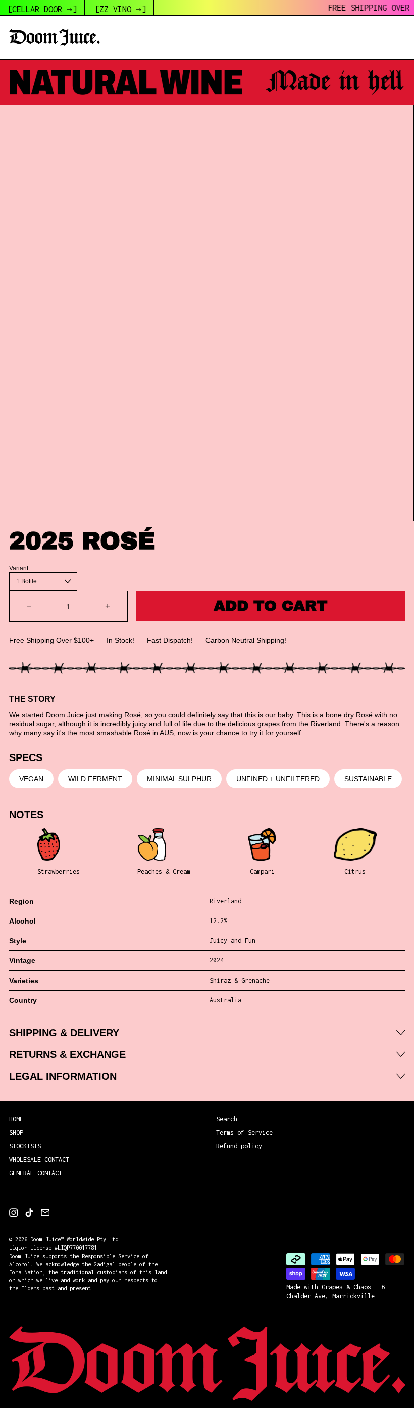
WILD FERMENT (95, 779)
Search (226, 1119)
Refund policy (239, 1146)
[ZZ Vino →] (120, 9)
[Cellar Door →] (42, 9)
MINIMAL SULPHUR (179, 779)
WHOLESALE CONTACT (39, 1159)
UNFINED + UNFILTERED (278, 779)
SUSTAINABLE (368, 779)
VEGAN (31, 779)
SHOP (16, 1132)
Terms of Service (244, 1132)
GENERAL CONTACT (35, 1173)
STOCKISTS (25, 1146)
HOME (16, 1119)
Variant (18, 568)
